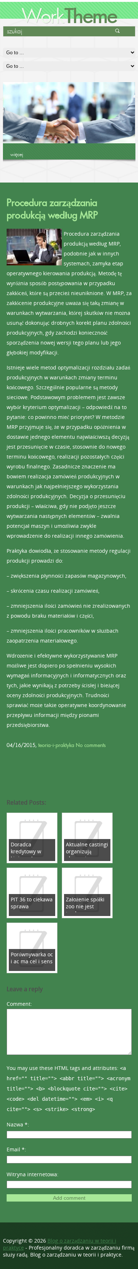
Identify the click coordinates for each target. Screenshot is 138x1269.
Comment (19, 1003)
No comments (91, 745)
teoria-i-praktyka (56, 745)
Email (16, 1149)
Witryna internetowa (32, 1174)
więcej (16, 154)
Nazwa (17, 1124)
